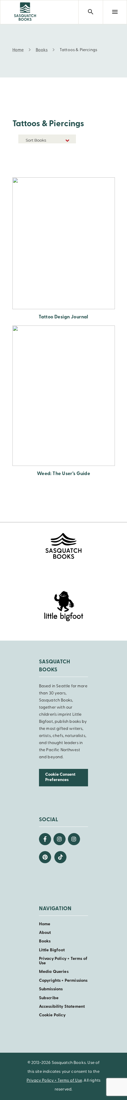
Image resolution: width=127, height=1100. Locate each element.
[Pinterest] (45, 857)
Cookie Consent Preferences (60, 777)
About (45, 933)
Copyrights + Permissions (63, 981)
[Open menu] (115, 12)
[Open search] (90, 12)
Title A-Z (66, 160)
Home (45, 924)
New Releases (62, 151)
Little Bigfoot (52, 950)
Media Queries (54, 972)
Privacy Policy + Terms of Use (54, 1080)
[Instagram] (59, 839)
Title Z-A (66, 169)
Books (45, 941)
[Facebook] (45, 839)
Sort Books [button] (36, 140)
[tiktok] (60, 857)
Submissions (51, 989)
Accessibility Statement (62, 1007)
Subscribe (48, 998)
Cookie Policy (52, 1015)
